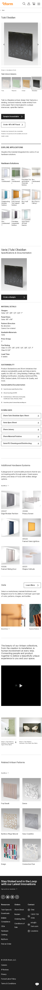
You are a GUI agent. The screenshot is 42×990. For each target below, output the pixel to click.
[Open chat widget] (37, 984)
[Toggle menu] (38, 4)
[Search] (24, 3)
